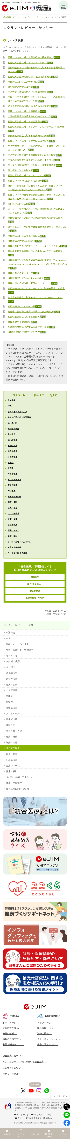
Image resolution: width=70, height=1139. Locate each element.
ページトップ (58, 1096)
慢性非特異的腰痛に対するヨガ (24, 332)
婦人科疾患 (12, 451)
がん (10, 406)
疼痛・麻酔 (12, 502)
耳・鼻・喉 (12, 423)
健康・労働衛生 (14, 547)
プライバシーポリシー (44, 1115)
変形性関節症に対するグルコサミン (26, 175)
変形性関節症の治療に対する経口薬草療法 (29, 76)
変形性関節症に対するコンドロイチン (27, 62)
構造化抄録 (35, 591)
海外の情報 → (10, 1033)
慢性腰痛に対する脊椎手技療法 (24, 235)
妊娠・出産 (12, 508)
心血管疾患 (12, 457)
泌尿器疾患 (12, 525)
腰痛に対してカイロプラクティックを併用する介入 (34, 246)
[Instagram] (38, 1090)
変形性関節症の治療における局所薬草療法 (29, 106)
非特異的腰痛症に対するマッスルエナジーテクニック (35, 297)
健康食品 (35, 577)
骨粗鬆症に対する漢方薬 (20, 87)
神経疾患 (11, 491)
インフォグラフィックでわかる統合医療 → (25, 1061)
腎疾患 (11, 468)
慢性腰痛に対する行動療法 (21, 241)
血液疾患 (11, 400)
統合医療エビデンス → (14, 1055)
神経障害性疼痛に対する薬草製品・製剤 (28, 327)
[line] (46, 1090)
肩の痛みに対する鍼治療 (20, 170)
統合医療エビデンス (12, 17)
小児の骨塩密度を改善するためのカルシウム (30, 160)
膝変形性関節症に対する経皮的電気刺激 (28, 135)
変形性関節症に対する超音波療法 (25, 121)
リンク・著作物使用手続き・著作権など (35, 1118)
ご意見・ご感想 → (12, 1074)
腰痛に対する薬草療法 (19, 322)
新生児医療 (12, 485)
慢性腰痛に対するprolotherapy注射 (26, 278)
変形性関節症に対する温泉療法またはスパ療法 (32, 155)
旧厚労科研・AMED (35, 598)
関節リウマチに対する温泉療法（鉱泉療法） (30, 57)
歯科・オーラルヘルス (17, 412)
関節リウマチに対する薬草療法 (24, 111)
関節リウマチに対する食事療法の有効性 (28, 140)
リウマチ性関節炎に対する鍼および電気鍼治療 (32, 165)
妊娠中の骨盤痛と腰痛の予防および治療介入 (30, 311)
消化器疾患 (12, 440)
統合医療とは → (11, 1028)
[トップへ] (35, 1007)
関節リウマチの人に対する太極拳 (25, 180)
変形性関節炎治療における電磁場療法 (27, 92)
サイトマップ (23, 1115)
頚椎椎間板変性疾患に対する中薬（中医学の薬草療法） (36, 251)
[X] (23, 1090)
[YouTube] (31, 1090)
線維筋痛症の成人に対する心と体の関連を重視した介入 (36, 288)
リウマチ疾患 (13, 513)
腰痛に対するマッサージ (20, 273)
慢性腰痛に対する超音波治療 (22, 81)
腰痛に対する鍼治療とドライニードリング (29, 283)
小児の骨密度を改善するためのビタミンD (29, 116)
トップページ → (11, 1022)
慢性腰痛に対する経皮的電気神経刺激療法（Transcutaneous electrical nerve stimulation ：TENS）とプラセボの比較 (37, 264)
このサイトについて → (14, 1067)
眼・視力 (11, 434)
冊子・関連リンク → (13, 1044)
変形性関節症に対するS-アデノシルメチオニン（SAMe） (37, 126)
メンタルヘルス (14, 479)
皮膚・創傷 (12, 519)
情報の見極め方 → (12, 1039)
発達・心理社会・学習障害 (19, 417)
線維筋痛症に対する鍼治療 (21, 306)
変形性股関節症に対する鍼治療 (24, 316)
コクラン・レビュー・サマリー (37, 17)
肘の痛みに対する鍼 (18, 203)
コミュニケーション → (49, 1039)
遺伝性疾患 (12, 446)
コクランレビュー (35, 584)
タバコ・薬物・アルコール (19, 542)
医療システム (13, 530)
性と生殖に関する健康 (17, 553)
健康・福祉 (12, 536)
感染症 (11, 462)
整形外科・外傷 (14, 496)
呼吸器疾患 (12, 474)
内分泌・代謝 (13, 429)
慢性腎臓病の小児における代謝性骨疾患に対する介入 (35, 218)
